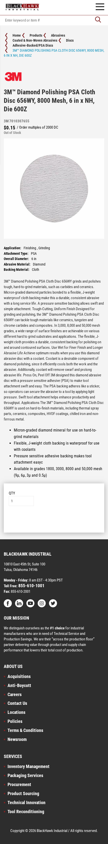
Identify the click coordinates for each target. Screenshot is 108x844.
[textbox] (54, 20)
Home (17, 35)
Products (36, 35)
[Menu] (100, 7)
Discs (70, 40)
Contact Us (17, 703)
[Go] (98, 20)
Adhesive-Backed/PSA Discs (33, 45)
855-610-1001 (30, 585)
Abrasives (58, 35)
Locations (16, 712)
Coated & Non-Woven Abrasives (35, 40)
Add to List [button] (54, 521)
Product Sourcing (23, 793)
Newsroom (17, 739)
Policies (15, 721)
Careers (15, 694)
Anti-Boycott (19, 685)
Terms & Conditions (25, 730)
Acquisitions (19, 676)
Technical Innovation (26, 802)
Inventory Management (28, 766)
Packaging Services (25, 775)
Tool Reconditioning (26, 811)
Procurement (19, 784)
